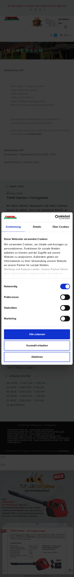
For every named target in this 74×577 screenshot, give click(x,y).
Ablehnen (37, 356)
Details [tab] (37, 226)
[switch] (65, 297)
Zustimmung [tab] (13, 226)
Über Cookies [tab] (60, 226)
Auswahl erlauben (37, 345)
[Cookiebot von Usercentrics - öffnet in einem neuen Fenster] (55, 217)
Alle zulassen (37, 334)
